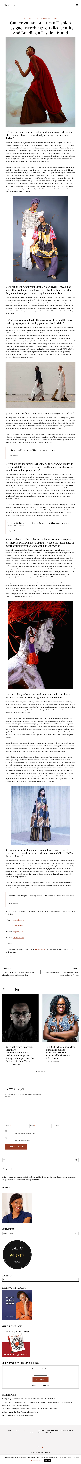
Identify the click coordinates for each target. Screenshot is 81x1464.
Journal (53, 18)
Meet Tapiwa (6, 1187)
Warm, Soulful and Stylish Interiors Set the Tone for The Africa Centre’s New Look (29, 1408)
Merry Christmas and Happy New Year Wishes (17, 1415)
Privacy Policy (37, 1453)
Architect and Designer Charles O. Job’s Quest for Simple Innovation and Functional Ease (18, 972)
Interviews (44, 18)
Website (57, 1126)
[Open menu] (77, 4)
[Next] (75, 1032)
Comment (7, 1096)
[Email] (42, 1447)
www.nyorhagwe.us (17, 920)
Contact (48, 1432)
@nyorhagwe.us (18, 932)
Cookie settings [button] (36, 1461)
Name (8, 1126)
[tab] (36, 1071)
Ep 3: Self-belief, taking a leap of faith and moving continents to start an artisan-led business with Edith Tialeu (60, 1052)
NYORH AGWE (17, 926)
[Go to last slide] (5, 1032)
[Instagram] (38, 1447)
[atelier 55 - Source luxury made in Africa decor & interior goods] (9, 5)
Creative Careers (31, 18)
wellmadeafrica (14, 1064)
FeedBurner (45, 1385)
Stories (19, 1430)
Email (32, 1126)
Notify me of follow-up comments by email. (24, 1133)
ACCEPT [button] (47, 1461)
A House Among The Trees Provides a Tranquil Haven (20, 1412)
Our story (37, 1432)
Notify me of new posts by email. (22, 1140)
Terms (47, 1453)
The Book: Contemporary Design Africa (55, 1430)
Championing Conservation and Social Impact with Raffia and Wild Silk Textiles (28, 1399)
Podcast (30, 1430)
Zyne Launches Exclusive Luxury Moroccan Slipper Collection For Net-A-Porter (62, 972)
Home (10, 1430)
